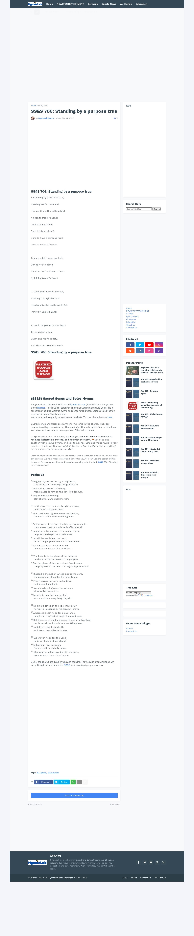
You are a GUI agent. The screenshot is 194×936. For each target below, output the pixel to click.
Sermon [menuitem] (130, 314)
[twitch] (159, 350)
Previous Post (36, 805)
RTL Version (160, 878)
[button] (31, 11)
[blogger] (130, 350)
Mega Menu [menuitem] (52, 11)
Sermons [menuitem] (93, 4)
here (110, 417)
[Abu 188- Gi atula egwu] (132, 394)
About (134, 878)
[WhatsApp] (73, 782)
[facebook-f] (130, 344)
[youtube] (149, 344)
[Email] (79, 782)
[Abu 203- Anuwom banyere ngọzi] (132, 428)
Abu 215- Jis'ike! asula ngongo (151, 415)
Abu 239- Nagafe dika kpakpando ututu (151, 380)
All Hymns (42, 105)
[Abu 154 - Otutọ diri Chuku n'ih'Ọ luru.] (132, 452)
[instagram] (159, 344)
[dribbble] (149, 350)
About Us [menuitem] (130, 325)
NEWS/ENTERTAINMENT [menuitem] (70, 4)
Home (33, 105)
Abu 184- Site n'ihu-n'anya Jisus (150, 461)
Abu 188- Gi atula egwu (149, 392)
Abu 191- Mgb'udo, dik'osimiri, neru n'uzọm (150, 474)
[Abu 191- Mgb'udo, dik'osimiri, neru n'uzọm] (132, 475)
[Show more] (85, 782)
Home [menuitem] (49, 4)
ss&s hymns (53, 773)
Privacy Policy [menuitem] (72, 11)
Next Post (114, 805)
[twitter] (140, 344)
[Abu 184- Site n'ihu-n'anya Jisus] (132, 463)
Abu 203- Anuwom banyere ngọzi (150, 427)
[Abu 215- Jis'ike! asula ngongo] (132, 417)
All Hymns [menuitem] (126, 4)
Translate (148, 595)
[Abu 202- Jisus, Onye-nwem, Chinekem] (132, 440)
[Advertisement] (97, 55)
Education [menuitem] (141, 4)
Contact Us (131, 631)
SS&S (100, 462)
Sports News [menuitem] (109, 4)
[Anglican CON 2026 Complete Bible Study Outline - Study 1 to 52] (132, 370)
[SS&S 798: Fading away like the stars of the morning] (132, 405)
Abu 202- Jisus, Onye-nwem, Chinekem (151, 438)
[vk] (140, 350)
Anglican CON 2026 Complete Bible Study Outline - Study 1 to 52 (152, 370)
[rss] (163, 862)
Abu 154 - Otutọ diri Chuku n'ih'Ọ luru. (150, 450)
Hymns (41, 408)
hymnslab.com (77, 404)
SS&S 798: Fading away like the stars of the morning (151, 405)
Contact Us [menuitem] (90, 11)
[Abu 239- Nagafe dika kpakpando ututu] (132, 382)
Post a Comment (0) (74, 795)
